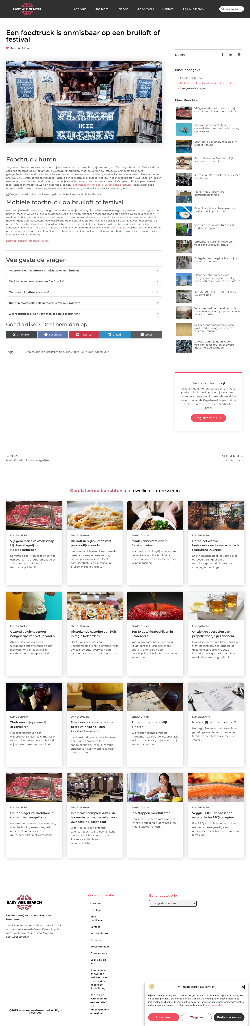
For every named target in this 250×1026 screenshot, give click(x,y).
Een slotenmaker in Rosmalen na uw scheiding (215, 293)
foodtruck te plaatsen (116, 227)
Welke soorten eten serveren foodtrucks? (84, 281)
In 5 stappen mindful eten (151, 813)
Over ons (80, 9)
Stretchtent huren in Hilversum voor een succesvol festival (214, 243)
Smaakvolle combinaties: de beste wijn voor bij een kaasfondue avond (92, 727)
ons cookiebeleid (214, 1005)
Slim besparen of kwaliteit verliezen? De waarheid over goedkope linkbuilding (99, 979)
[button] (243, 987)
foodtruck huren (82, 351)
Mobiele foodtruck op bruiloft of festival (205, 83)
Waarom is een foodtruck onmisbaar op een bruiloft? (84, 270)
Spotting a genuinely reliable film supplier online (215, 143)
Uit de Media (145, 9)
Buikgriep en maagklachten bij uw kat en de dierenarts (216, 260)
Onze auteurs (98, 953)
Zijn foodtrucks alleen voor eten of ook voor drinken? (84, 313)
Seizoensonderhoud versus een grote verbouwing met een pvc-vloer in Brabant (214, 328)
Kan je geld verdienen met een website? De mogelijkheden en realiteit (99, 1004)
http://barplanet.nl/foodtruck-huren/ (27, 240)
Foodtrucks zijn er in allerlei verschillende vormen (101, 184)
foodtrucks (102, 351)
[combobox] (231, 9)
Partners (122, 9)
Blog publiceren (193, 9)
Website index (99, 933)
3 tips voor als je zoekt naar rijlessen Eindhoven (217, 176)
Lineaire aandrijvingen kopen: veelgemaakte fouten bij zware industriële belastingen (214, 344)
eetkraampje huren (58, 351)
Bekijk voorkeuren (229, 1017)
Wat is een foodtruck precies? (84, 292)
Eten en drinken (21, 48)
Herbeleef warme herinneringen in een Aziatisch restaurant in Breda (215, 545)
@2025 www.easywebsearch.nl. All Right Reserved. (35, 1011)
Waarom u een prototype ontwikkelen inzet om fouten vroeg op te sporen (216, 128)
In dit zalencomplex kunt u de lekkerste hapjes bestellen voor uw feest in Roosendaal (94, 817)
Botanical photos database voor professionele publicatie (214, 210)
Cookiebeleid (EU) (98, 961)
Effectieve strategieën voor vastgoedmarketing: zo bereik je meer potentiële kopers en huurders (217, 278)
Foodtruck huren (191, 78)
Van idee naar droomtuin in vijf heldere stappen (214, 226)
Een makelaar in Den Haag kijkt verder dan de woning (214, 160)
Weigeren (196, 1017)
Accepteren (163, 1017)
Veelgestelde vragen (193, 88)
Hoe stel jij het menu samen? (214, 722)
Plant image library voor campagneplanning (209, 193)
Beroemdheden (100, 946)
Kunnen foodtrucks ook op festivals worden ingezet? (84, 303)
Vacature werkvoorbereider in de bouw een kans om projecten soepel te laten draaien (217, 311)
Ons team (101, 9)
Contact (167, 9)
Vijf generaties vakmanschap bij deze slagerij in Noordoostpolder (215, 110)
